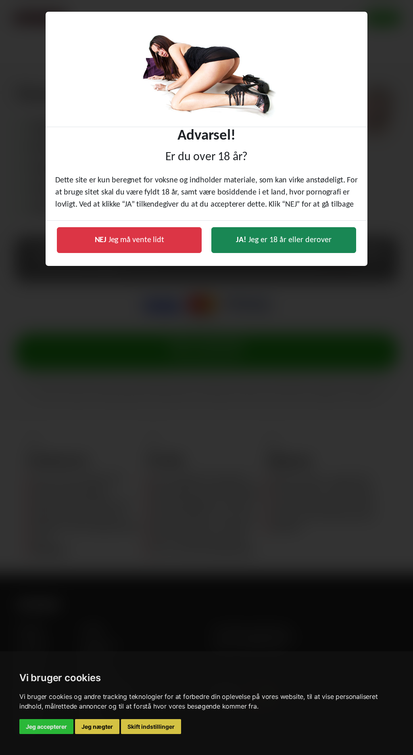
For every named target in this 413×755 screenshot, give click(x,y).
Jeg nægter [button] (97, 726)
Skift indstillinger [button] (151, 726)
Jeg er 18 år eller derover (284, 240)
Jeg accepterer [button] (46, 726)
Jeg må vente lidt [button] (129, 240)
